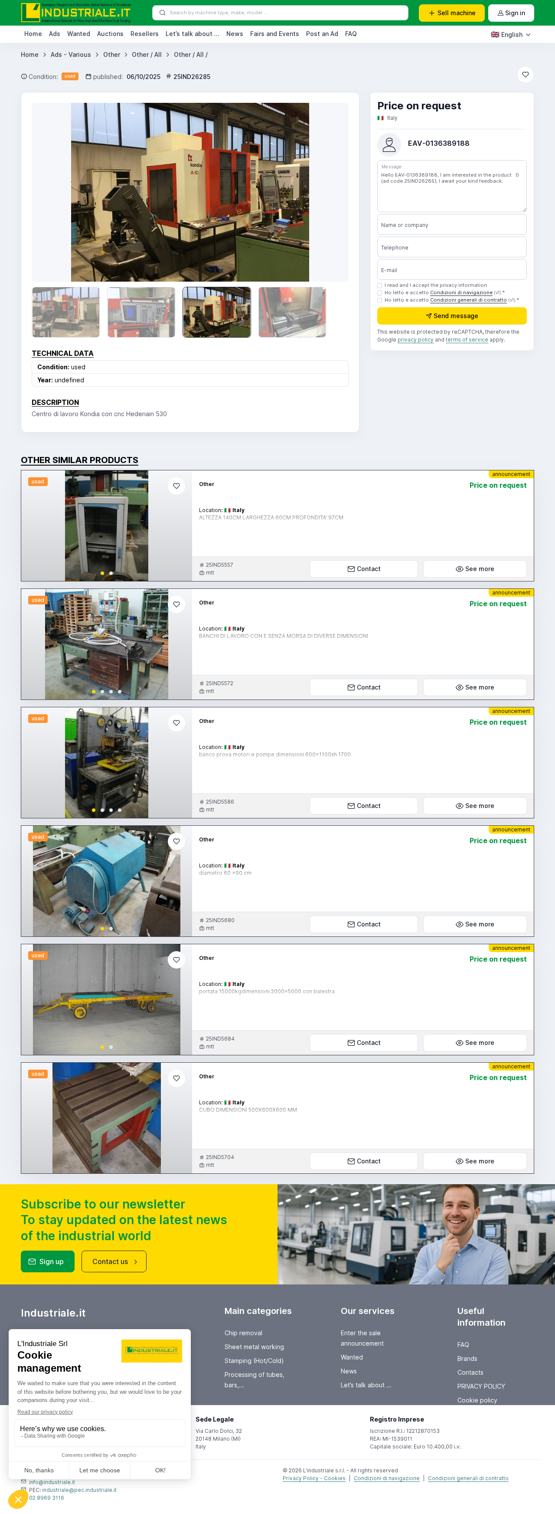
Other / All (147, 54)
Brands (467, 1358)
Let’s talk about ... (192, 33)
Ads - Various (71, 54)
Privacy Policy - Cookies (314, 1478)
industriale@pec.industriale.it (79, 1490)
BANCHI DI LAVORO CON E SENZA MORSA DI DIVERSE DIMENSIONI (283, 636)
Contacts (470, 1372)
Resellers (145, 33)
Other (111, 54)
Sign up (51, 1261)
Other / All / (191, 54)
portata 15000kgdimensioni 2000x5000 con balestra (267, 991)
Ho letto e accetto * (445, 292)
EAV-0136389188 (439, 143)
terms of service (467, 339)
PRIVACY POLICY (481, 1386)
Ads (54, 33)
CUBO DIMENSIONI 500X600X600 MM (248, 1110)
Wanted (78, 33)
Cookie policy (477, 1400)
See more (479, 568)
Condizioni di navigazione (461, 292)
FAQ (351, 33)
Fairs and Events (274, 33)
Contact (369, 568)
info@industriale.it (52, 1482)
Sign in (515, 12)
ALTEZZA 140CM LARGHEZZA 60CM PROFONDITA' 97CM (271, 517)
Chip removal (243, 1333)
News (234, 33)
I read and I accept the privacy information (436, 285)
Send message (456, 315)
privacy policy (416, 339)
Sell (456, 12)
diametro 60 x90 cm (225, 873)
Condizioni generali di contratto (468, 300)
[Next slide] (329, 192)
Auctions (110, 33)
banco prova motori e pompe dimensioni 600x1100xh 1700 (275, 754)
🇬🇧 (506, 34)
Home (33, 33)
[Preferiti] (525, 74)
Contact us (110, 1261)
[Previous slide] (50, 192)
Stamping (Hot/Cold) (254, 1360)
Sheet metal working (254, 1346)
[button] (102, 573)
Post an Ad (322, 33)
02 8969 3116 (46, 1497)
